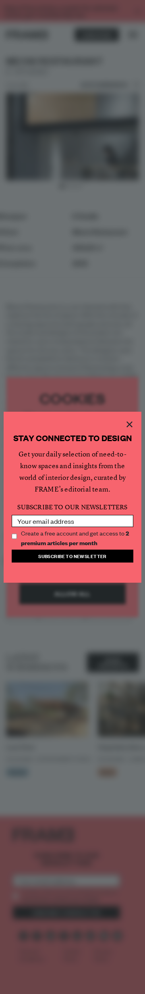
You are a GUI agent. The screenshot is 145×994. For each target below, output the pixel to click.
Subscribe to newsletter (72, 556)
